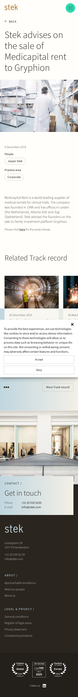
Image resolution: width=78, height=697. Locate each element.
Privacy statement (16, 629)
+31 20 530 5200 (31, 503)
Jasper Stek (15, 161)
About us (10, 596)
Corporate (14, 177)
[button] (72, 324)
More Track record (57, 387)
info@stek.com (31, 507)
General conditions (16, 617)
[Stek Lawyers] (11, 8)
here (22, 229)
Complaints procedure (18, 636)
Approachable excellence (20, 583)
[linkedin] (44, 685)
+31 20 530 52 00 (15, 555)
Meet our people (15, 589)
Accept (39, 360)
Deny (39, 370)
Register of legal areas (18, 623)
